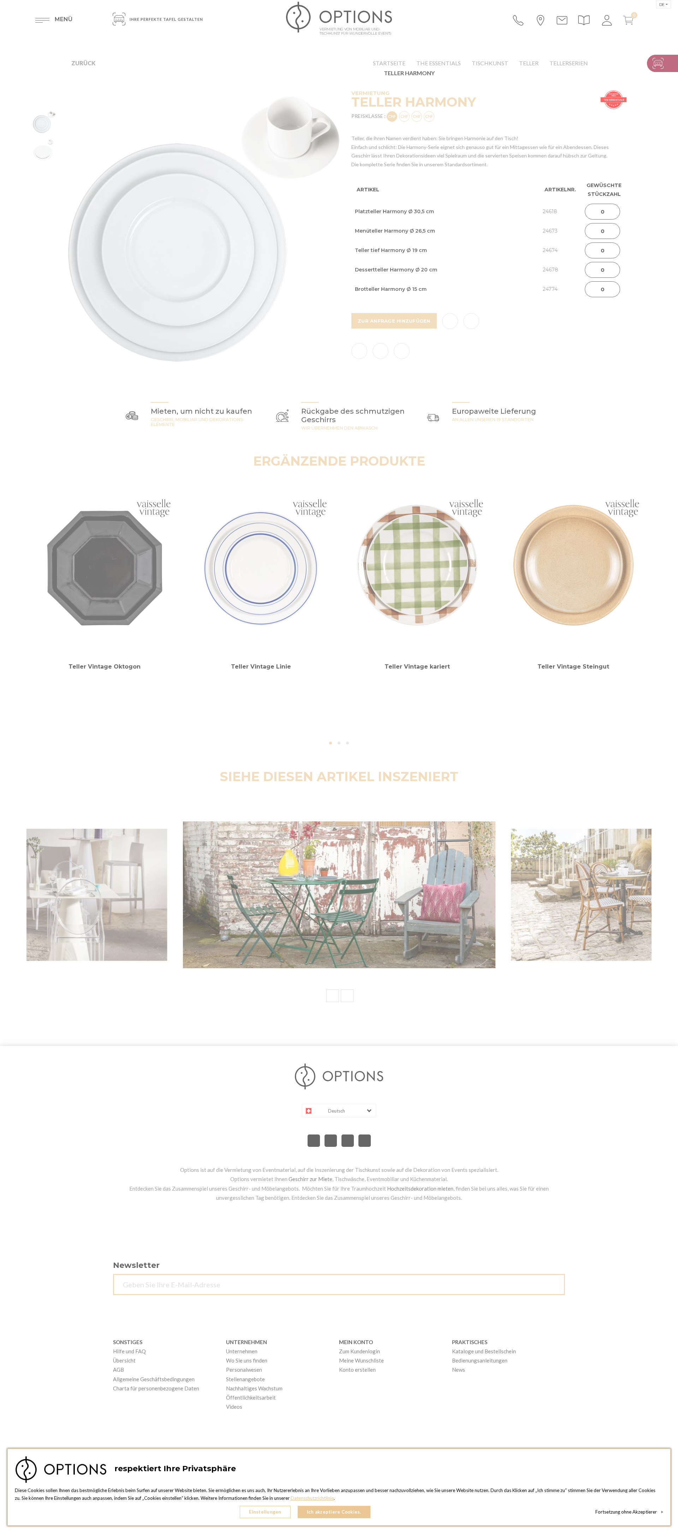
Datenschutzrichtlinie (312, 1498)
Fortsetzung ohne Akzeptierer (629, 1512)
